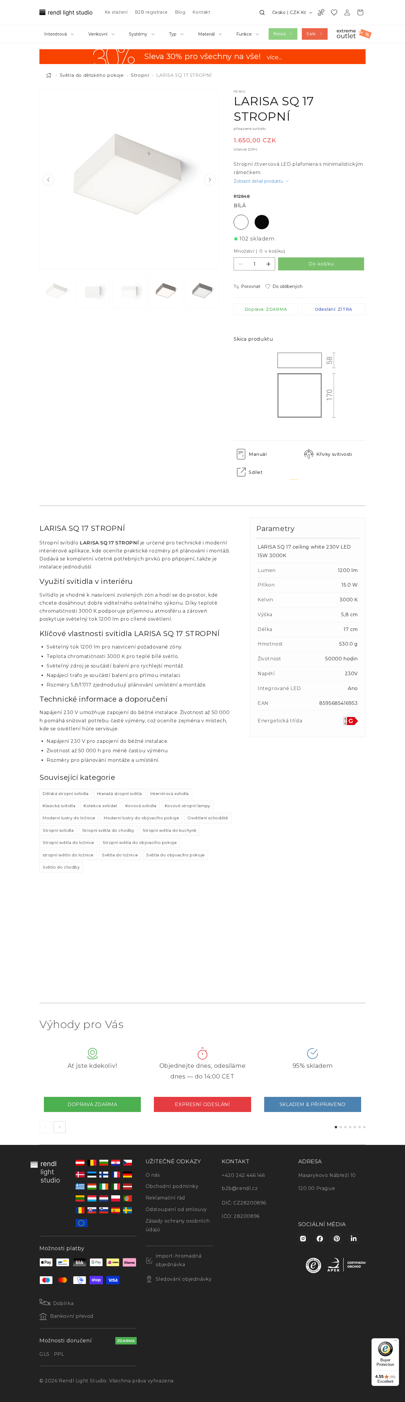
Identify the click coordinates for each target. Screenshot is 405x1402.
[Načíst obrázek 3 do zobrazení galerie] (129, 292)
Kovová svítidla (141, 805)
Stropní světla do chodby (108, 830)
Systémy (138, 34)
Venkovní (97, 34)
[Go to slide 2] (340, 1127)
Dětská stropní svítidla (66, 793)
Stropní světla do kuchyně (170, 830)
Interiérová (55, 34)
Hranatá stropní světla (119, 793)
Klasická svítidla (59, 805)
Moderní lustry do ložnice (69, 817)
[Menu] (395, 1341)
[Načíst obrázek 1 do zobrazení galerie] (56, 292)
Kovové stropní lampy (187, 805)
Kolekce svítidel (100, 805)
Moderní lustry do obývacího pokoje (141, 817)
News (279, 33)
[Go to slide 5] (355, 1127)
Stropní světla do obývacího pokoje (140, 842)
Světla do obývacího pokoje (175, 855)
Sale (311, 33)
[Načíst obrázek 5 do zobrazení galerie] (202, 292)
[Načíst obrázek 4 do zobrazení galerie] (165, 292)
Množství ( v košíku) (259, 251)
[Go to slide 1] (336, 1127)
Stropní (140, 75)
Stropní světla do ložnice (68, 842)
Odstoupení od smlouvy (176, 1209)
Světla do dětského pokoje (92, 75)
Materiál (206, 34)
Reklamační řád (165, 1198)
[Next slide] (210, 180)
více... (274, 58)
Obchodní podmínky (172, 1186)
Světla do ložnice (120, 855)
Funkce (244, 34)
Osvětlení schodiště (207, 817)
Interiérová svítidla (169, 793)
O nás (153, 1175)
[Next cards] (60, 1127)
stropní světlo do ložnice (68, 855)
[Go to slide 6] (359, 1127)
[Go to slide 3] (345, 1127)
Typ (172, 34)
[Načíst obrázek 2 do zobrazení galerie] (92, 292)
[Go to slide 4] (350, 1127)
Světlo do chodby (61, 867)
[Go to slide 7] (364, 1127)
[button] (262, 12)
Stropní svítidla (58, 830)
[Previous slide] (48, 180)
